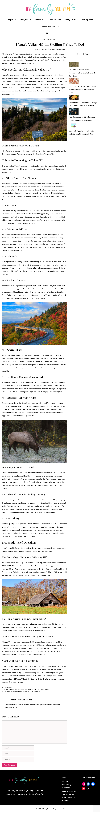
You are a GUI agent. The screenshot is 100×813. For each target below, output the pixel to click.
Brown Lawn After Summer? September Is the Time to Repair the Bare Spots (82, 73)
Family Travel (70, 20)
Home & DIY (40, 20)
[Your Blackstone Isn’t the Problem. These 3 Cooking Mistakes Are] (74, 111)
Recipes (10, 20)
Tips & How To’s (54, 20)
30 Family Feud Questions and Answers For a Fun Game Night (23, 691)
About (64, 777)
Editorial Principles (69, 791)
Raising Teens (87, 20)
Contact (65, 781)
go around (28, 569)
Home (44, 40)
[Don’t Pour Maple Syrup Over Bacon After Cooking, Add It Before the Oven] (74, 81)
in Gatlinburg (30, 575)
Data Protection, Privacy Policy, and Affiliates (68, 797)
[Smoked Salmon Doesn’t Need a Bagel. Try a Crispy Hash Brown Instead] (74, 98)
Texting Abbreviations (50, 26)
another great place (21, 630)
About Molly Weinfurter (21, 700)
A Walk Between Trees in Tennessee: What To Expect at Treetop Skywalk (27, 689)
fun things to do (30, 75)
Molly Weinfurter (42, 49)
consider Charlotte (9, 682)
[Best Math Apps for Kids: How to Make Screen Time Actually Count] (74, 126)
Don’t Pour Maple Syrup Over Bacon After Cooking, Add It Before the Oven (82, 89)
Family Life (24, 20)
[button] (47, 33)
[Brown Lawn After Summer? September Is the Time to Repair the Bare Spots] (74, 65)
